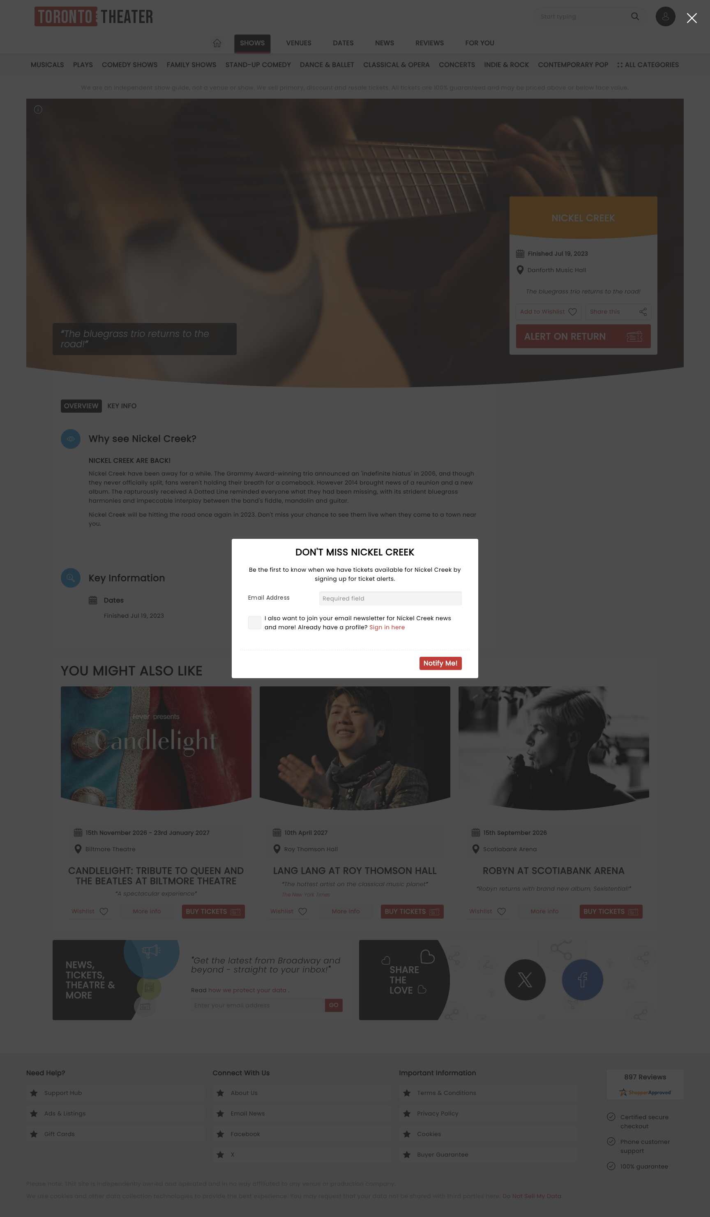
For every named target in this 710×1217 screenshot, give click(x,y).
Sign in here (387, 627)
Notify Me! (441, 663)
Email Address (269, 597)
